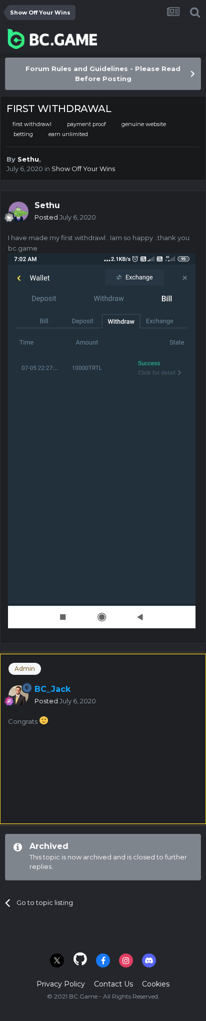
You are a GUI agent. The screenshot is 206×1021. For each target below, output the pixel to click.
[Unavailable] (102, 440)
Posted (65, 217)
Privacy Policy (60, 983)
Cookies (156, 983)
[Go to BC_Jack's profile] (18, 695)
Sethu (28, 159)
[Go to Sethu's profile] (18, 212)
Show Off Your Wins (83, 169)
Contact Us (113, 983)
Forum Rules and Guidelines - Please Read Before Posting (103, 74)
